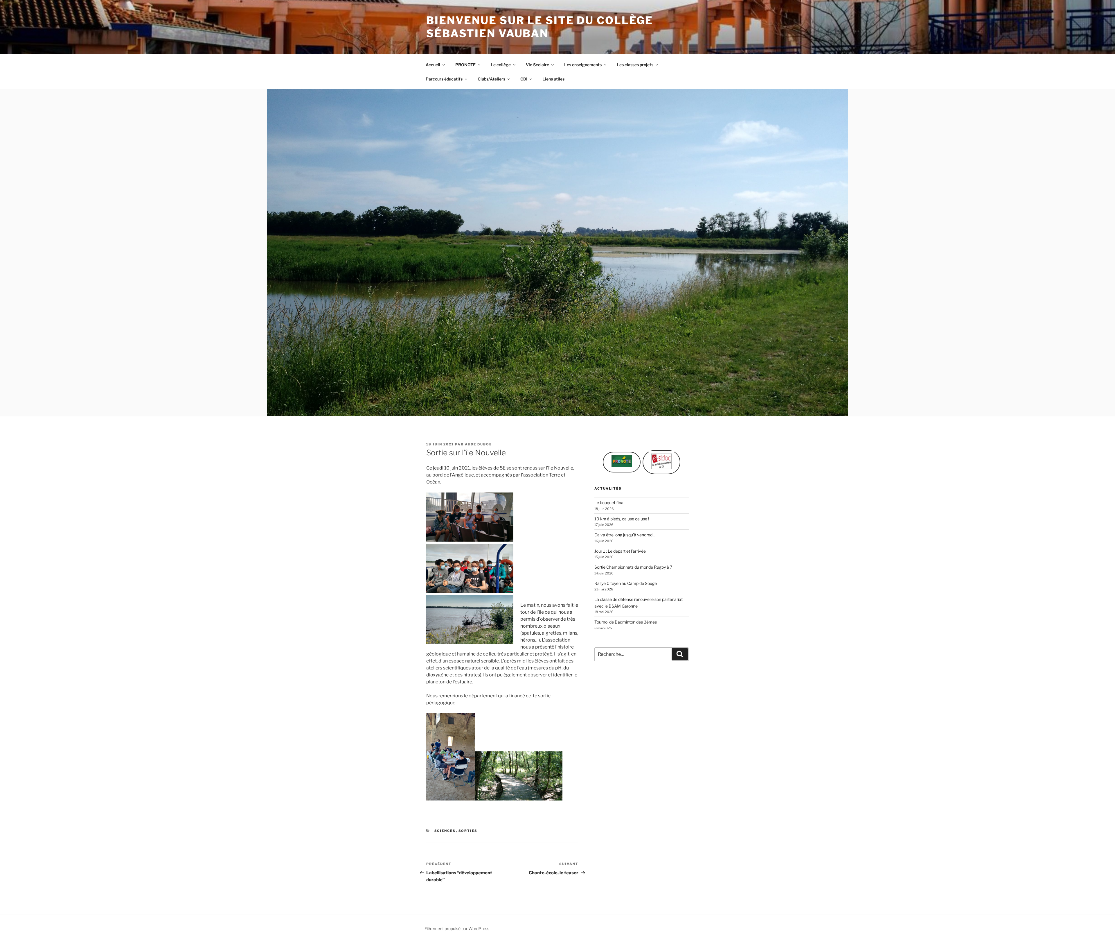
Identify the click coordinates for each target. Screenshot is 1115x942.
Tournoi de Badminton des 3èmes (625, 621)
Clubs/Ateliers (491, 78)
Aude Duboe (478, 444)
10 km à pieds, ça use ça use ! (621, 518)
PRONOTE (465, 64)
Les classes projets (635, 64)
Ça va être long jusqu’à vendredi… (625, 534)
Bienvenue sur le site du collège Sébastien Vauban (539, 27)
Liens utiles (553, 78)
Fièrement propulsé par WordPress (457, 928)
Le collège (501, 64)
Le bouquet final (609, 502)
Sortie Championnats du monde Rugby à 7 (633, 567)
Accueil (433, 64)
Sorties (468, 831)
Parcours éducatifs (444, 78)
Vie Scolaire (537, 64)
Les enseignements (583, 64)
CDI (523, 78)
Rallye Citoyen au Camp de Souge (625, 583)
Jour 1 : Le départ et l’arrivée (620, 551)
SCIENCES (445, 831)
